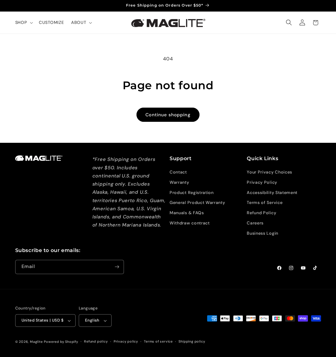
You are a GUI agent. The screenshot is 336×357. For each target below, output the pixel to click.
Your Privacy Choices (269, 172)
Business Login (262, 233)
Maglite (36, 341)
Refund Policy (261, 213)
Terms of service (158, 341)
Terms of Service (264, 202)
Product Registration (192, 192)
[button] (23, 22)
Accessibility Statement (272, 192)
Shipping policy (191, 341)
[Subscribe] (117, 267)
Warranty (179, 182)
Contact (178, 172)
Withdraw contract (190, 223)
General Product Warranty (197, 202)
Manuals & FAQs (187, 213)
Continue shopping (168, 115)
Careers (255, 223)
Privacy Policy (262, 182)
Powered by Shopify (61, 341)
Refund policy (96, 341)
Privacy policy (126, 341)
